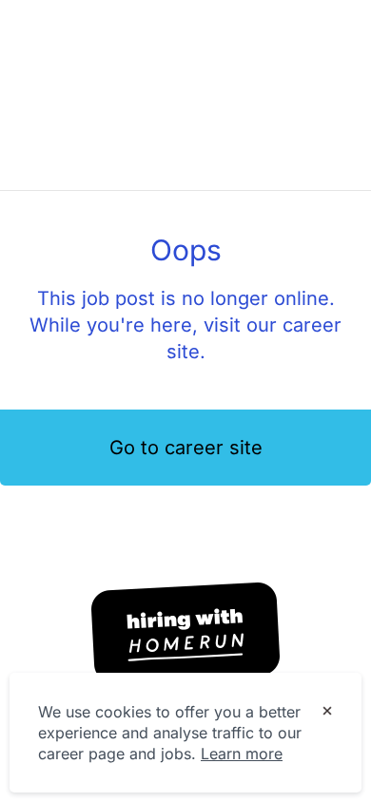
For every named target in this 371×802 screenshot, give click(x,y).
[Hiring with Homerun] (185, 633)
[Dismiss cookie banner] (327, 712)
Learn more (242, 753)
